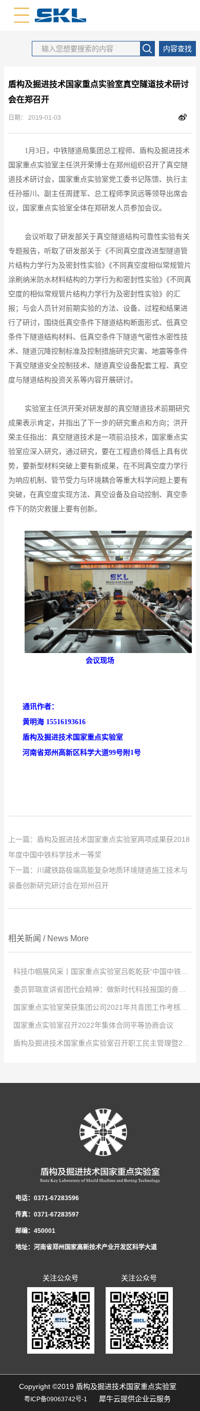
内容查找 (177, 49)
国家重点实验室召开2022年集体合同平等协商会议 (93, 1025)
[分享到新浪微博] (182, 118)
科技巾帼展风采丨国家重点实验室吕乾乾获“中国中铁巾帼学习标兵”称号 (102, 971)
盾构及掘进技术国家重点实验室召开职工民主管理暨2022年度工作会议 (102, 1043)
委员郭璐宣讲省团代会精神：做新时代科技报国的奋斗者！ (102, 989)
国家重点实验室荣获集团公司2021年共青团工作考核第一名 (102, 1007)
